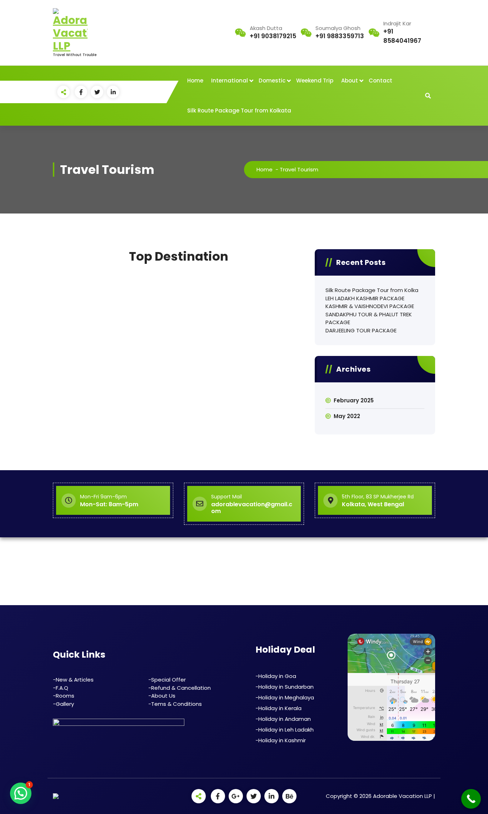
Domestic (272, 80)
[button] (20, 793)
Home (195, 80)
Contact (380, 80)
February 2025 (354, 400)
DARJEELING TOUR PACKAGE (361, 330)
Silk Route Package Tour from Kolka (371, 290)
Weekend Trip (314, 80)
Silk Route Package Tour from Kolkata (239, 110)
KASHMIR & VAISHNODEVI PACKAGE (369, 306)
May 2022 (347, 416)
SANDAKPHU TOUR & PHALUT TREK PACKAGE (368, 318)
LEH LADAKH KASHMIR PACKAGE (364, 298)
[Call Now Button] (471, 799)
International (229, 80)
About (349, 80)
